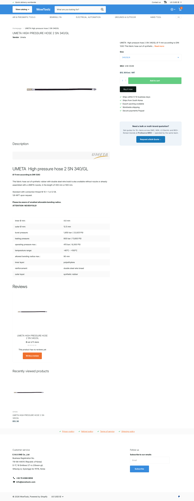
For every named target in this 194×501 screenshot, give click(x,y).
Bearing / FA (55, 17)
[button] (126, 78)
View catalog (22, 9)
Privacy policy (68, 431)
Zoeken (102, 9)
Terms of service (107, 431)
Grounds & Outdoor (125, 17)
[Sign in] (173, 9)
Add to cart (155, 80)
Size (122, 52)
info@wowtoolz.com (25, 482)
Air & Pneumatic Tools (24, 17)
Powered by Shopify (38, 496)
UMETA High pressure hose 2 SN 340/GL (28, 416)
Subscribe (139, 469)
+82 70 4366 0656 (24, 478)
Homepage (17, 28)
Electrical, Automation (88, 17)
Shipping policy (128, 431)
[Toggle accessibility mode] (165, 2)
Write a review (32, 356)
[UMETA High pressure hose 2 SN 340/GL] (29, 393)
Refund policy (87, 431)
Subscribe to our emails (140, 454)
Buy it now (128, 89)
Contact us (156, 2)
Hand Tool (155, 17)
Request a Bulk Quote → (150, 139)
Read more (159, 46)
